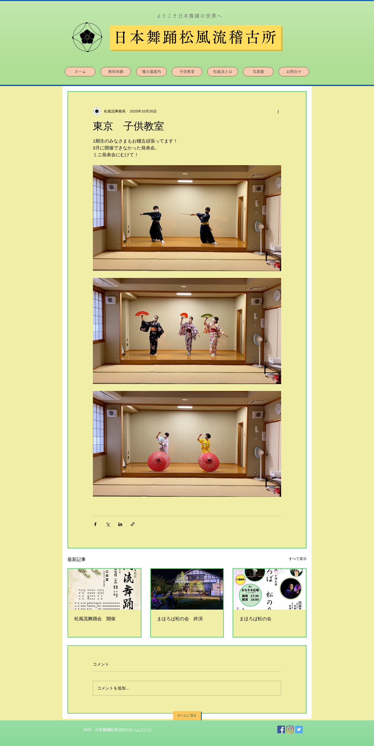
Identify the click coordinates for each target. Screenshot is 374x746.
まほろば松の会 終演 (180, 618)
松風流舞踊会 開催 (95, 618)
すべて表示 (298, 559)
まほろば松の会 (255, 618)
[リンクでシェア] (132, 524)
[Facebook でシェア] (95, 524)
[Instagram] (290, 729)
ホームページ (139, 729)
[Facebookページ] (281, 729)
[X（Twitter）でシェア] (107, 524)
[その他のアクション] (278, 111)
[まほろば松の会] (269, 589)
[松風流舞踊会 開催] (104, 589)
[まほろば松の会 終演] (187, 589)
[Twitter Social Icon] (299, 729)
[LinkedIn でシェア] (120, 524)
